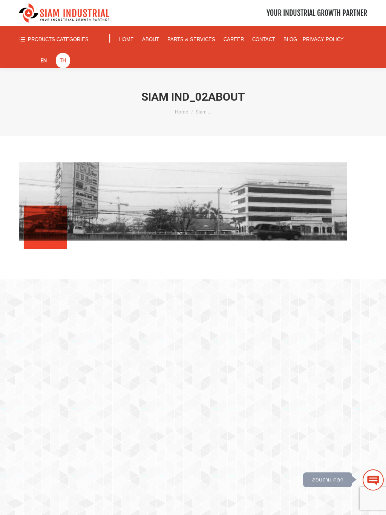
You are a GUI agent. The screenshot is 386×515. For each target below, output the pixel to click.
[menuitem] (60, 39)
